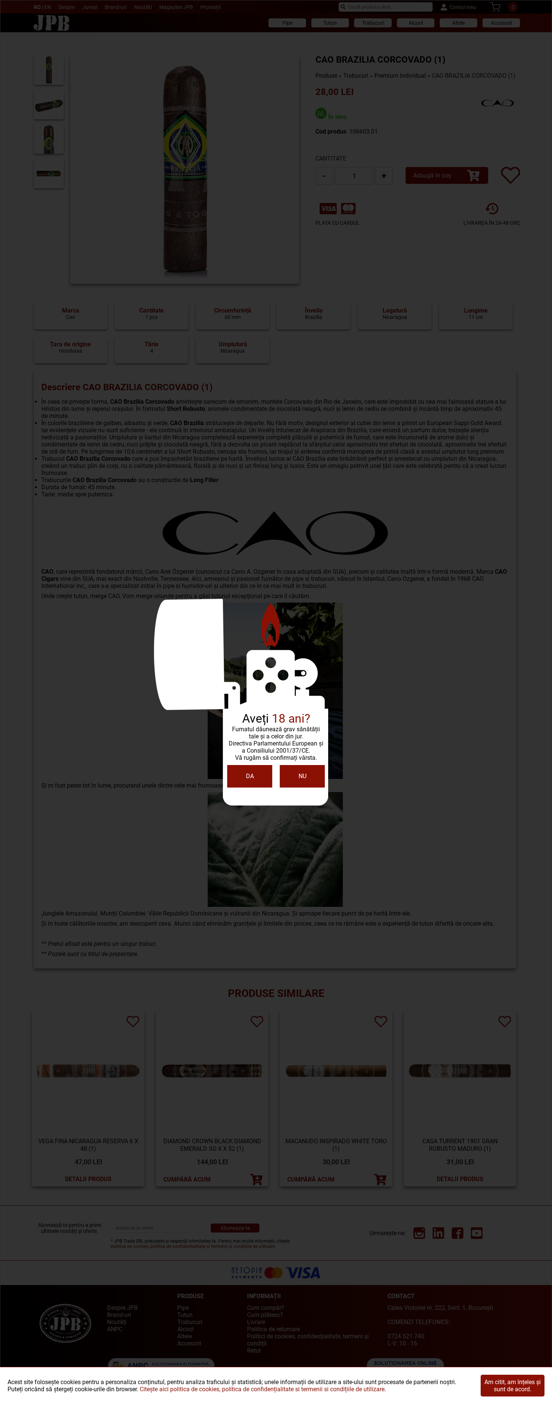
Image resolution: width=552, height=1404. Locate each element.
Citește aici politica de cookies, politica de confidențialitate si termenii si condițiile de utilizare (262, 1389)
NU (302, 776)
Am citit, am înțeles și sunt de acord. (512, 1385)
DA (250, 776)
